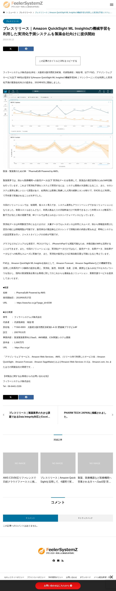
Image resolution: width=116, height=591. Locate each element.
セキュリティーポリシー (14, 577)
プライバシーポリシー (36, 577)
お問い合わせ (71, 577)
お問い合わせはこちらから (56, 585)
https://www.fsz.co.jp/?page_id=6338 (34, 303)
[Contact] (58, 560)
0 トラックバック (85, 518)
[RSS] (62, 560)
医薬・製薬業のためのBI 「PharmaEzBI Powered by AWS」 (31, 171)
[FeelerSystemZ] (23, 4)
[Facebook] (54, 560)
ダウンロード (85, 577)
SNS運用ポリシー (55, 577)
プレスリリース (12, 21)
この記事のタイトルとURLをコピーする (58, 61)
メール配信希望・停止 (103, 577)
